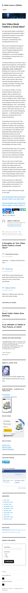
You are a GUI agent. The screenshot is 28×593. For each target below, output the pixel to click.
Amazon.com (6, 445)
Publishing (10, 233)
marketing (10, 234)
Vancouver (15, 532)
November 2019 (8, 506)
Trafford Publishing (8, 449)
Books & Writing (7, 581)
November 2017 (8, 512)
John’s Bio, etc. (6, 575)
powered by (13, 433)
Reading (11, 532)
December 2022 (8, 502)
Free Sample (8, 424)
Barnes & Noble (6, 447)
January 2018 (7, 510)
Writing (15, 233)
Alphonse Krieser (10, 288)
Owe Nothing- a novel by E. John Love (9, 396)
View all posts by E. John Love (14, 225)
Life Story (8, 532)
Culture (22, 530)
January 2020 (7, 504)
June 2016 (6, 514)
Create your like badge (22, 487)
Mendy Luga (9, 269)
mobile (6, 556)
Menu (4, 9)
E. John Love (7, 231)
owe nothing (20, 234)
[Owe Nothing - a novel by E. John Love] (8, 481)
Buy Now (8, 430)
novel (14, 234)
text (6, 555)
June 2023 (7, 500)
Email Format (7, 551)
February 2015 (8, 519)
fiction (9, 530)
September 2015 (8, 517)
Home (4, 571)
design (19, 532)
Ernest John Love (18, 474)
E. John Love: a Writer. (12, 5)
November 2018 (8, 508)
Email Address (7, 547)
